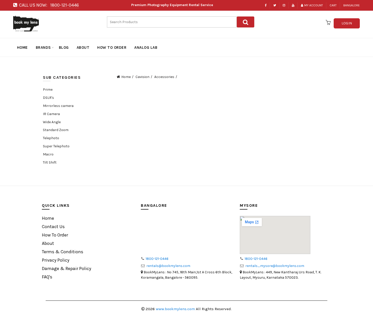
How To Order (55, 235)
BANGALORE (351, 5)
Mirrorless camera (58, 106)
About (48, 243)
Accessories (164, 77)
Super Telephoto (56, 146)
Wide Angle (52, 122)
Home (126, 77)
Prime (48, 90)
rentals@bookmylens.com (168, 266)
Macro (48, 154)
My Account (313, 5)
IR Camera (51, 114)
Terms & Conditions (62, 252)
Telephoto (51, 138)
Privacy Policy (55, 260)
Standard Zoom (56, 130)
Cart (333, 5)
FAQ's (47, 277)
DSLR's (48, 98)
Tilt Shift (50, 163)
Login (347, 23)
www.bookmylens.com (176, 309)
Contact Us (53, 226)
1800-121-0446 (64, 5)
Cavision (142, 77)
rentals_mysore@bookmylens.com (274, 266)
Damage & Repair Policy (66, 268)
